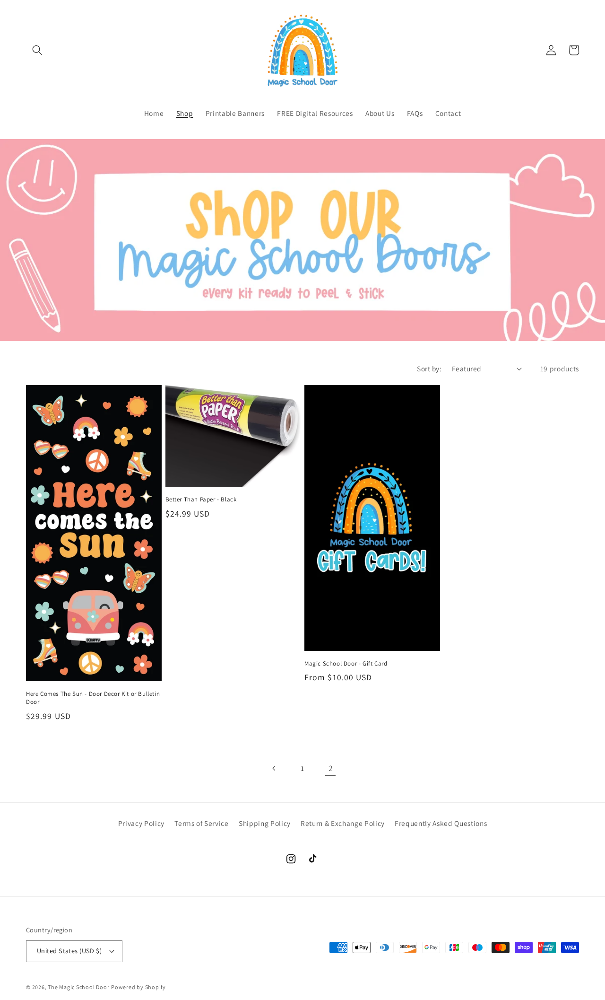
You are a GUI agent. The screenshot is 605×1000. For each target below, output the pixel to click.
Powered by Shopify (138, 987)
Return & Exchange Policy (343, 823)
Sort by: (429, 368)
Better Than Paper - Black (201, 499)
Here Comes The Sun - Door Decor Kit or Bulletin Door (93, 698)
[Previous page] (274, 768)
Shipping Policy (265, 823)
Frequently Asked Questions (441, 823)
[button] (37, 50)
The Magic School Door (78, 987)
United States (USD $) (69, 950)
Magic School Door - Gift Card (345, 663)
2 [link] (330, 768)
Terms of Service (201, 823)
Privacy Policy (141, 823)
